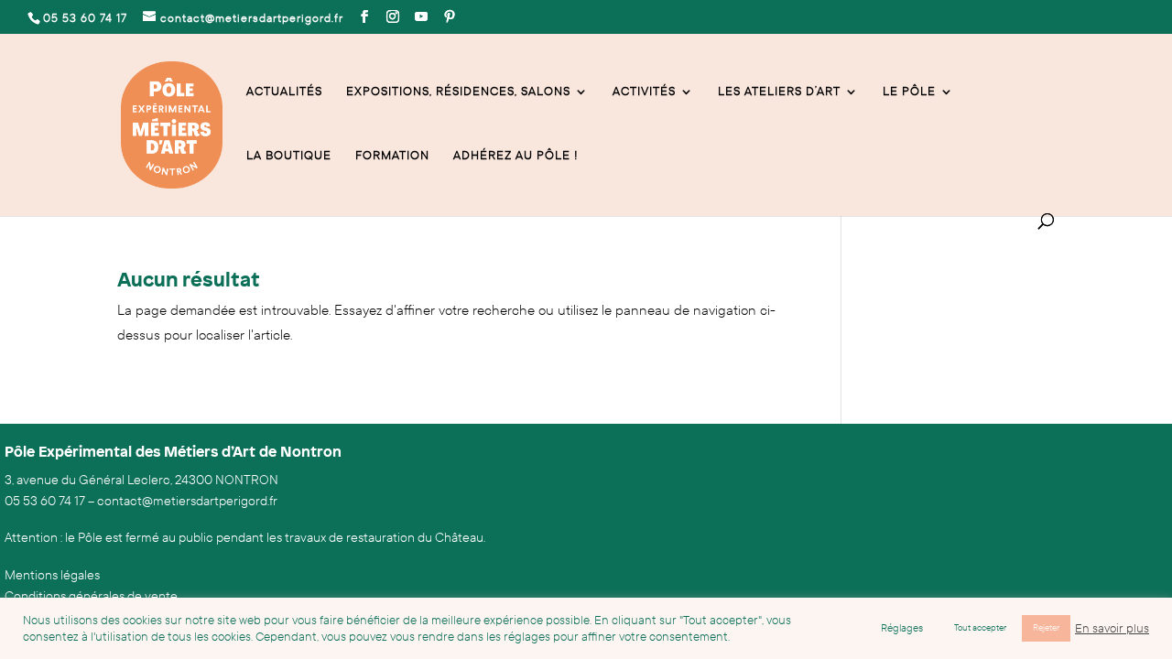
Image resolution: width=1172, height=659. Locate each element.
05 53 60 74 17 (45, 501)
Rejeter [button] (1046, 627)
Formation (392, 156)
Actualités (284, 92)
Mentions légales (52, 575)
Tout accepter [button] (980, 627)
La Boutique (288, 156)
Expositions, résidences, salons (458, 92)
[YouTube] (422, 17)
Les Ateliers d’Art (779, 92)
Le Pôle (909, 92)
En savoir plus (1112, 628)
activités (644, 92)
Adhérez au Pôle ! (516, 156)
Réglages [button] (902, 627)
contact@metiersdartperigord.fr (187, 501)
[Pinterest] (450, 17)
